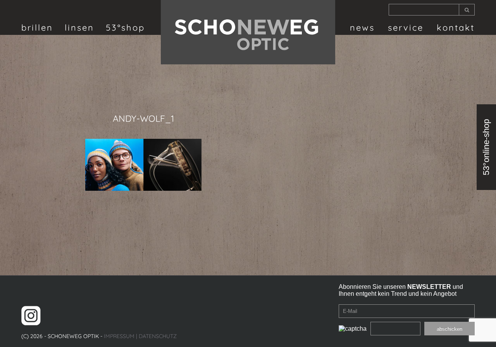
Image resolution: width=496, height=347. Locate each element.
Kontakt (456, 27)
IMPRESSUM (119, 336)
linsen (79, 27)
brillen (37, 27)
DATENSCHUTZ (158, 336)
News (362, 27)
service (406, 27)
